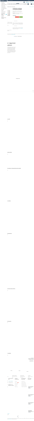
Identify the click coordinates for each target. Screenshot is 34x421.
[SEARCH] (24, 2)
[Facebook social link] (8, 387)
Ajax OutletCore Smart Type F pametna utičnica (8, 288)
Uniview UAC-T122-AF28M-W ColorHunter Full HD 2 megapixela (31, 403)
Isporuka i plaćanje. (13, 34)
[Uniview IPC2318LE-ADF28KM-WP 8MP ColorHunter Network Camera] (31, 407)
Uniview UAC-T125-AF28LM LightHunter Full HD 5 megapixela (30, 387)
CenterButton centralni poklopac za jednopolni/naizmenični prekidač (11, 168)
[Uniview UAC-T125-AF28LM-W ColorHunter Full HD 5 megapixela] (31, 391)
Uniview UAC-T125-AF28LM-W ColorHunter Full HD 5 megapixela (31, 395)
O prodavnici (16, 381)
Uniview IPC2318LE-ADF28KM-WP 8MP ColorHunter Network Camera (31, 411)
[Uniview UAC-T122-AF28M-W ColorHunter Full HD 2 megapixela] (31, 399)
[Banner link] (10, 362)
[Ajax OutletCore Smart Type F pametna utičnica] (13, 247)
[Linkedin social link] (11, 387)
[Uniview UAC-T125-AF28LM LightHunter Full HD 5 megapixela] (31, 383)
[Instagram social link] (10, 387)
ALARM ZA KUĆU (23, 381)
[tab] (15, 36)
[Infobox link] (14, 376)
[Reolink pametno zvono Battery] (16, 185)
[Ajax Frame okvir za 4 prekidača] (16, 337)
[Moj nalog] (30, 4)
